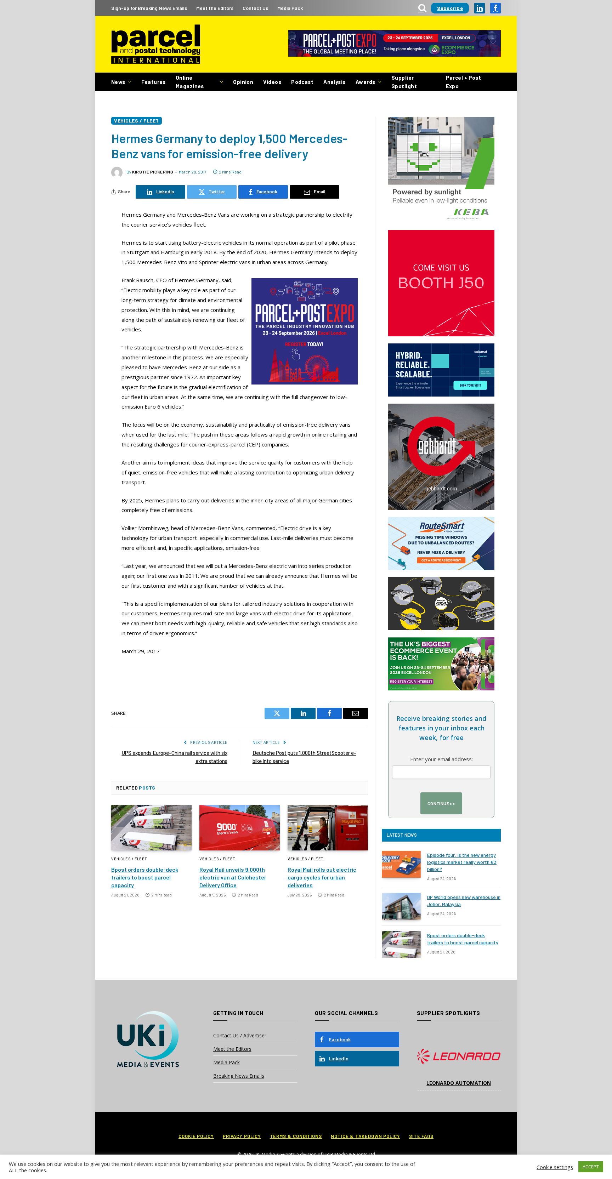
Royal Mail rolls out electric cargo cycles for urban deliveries (322, 877)
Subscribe (450, 8)
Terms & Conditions (296, 1136)
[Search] (422, 8)
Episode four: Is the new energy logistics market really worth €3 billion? (462, 862)
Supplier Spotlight (404, 81)
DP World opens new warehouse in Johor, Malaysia (463, 900)
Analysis (334, 82)
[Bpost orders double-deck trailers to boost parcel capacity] (151, 827)
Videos (272, 82)
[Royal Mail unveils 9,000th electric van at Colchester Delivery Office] (239, 827)
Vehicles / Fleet (136, 121)
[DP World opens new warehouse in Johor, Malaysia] (401, 906)
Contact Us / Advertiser (239, 1035)
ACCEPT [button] (591, 1166)
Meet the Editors (214, 8)
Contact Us (255, 8)
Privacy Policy (242, 1136)
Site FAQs (421, 1136)
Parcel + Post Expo (463, 81)
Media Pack (290, 8)
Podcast (302, 82)
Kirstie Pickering (152, 171)
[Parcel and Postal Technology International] (155, 44)
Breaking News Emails (238, 1075)
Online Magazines (190, 81)
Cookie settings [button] (555, 1167)
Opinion (243, 82)
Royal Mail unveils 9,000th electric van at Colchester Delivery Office (232, 877)
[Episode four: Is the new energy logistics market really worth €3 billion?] (401, 864)
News (118, 82)
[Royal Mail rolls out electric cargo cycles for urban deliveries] (328, 827)
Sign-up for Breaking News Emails (149, 8)
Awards (365, 82)
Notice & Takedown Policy (365, 1136)
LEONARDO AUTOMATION (458, 1083)
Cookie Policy (196, 1136)
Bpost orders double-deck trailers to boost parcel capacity (144, 877)
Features (153, 82)
